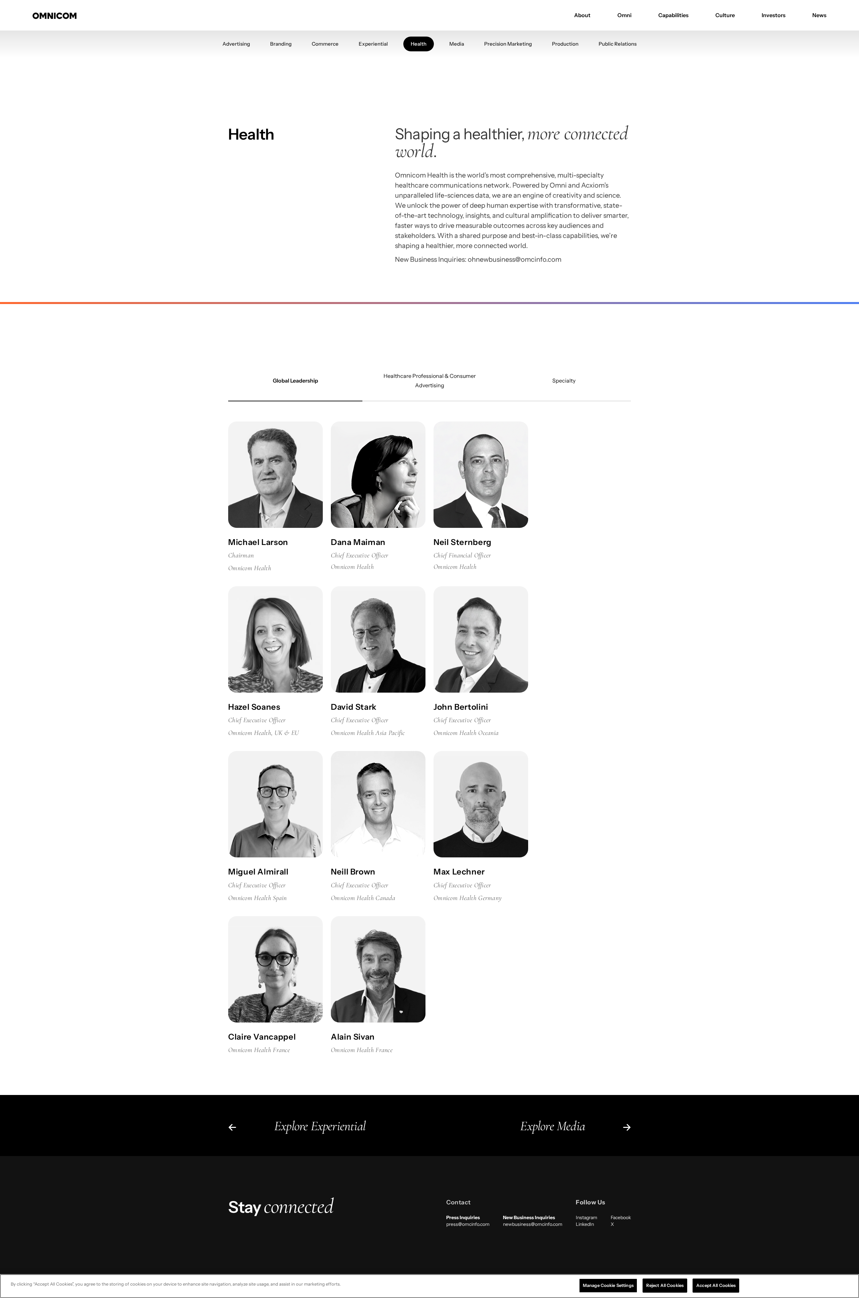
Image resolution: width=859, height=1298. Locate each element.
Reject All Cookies (665, 1285)
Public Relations (618, 44)
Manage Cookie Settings (608, 1285)
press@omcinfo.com (468, 1224)
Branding (281, 44)
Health (418, 44)
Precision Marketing (508, 44)
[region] (429, 1286)
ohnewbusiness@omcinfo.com (514, 259)
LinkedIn (585, 1224)
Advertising (236, 44)
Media (456, 44)
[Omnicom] (55, 15)
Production (565, 44)
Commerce (325, 44)
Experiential (373, 44)
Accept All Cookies (716, 1285)
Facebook (621, 1217)
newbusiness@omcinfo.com (532, 1224)
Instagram (586, 1217)
